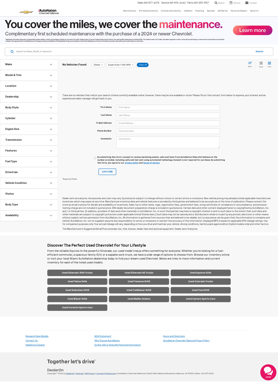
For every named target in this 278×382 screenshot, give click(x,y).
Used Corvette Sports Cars (77, 308)
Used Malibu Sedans (139, 299)
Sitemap (79, 374)
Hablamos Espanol (35, 345)
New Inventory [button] (129, 11)
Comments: (106, 139)
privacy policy (132, 163)
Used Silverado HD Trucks (139, 273)
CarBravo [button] (188, 11)
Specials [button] (211, 11)
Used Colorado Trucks (200, 281)
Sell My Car (223, 11)
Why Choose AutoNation (107, 341)
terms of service (151, 163)
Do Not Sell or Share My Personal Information (117, 345)
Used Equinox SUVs (200, 273)
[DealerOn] (55, 370)
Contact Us (32, 341)
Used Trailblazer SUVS (139, 290)
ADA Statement (102, 336)
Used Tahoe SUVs (77, 281)
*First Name (106, 107)
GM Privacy (90, 374)
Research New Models (37, 336)
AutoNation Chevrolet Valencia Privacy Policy (186, 341)
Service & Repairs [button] (239, 11)
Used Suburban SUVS (77, 290)
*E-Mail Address (104, 123)
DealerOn (70, 374)
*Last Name (106, 115)
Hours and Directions (174, 336)
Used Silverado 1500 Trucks (77, 273)
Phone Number (104, 131)
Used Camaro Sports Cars (200, 299)
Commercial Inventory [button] (171, 11)
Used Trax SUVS (200, 290)
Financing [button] (199, 11)
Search (259, 52)
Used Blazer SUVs (77, 299)
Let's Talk (107, 172)
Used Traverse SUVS (139, 281)
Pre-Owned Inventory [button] (148, 11)
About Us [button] (254, 11)
